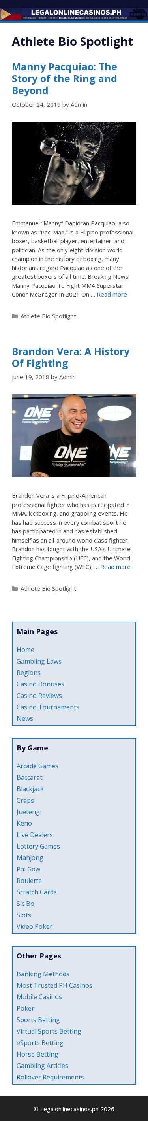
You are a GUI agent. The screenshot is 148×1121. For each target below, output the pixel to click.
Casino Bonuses (40, 684)
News (25, 718)
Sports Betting (38, 1019)
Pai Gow (28, 869)
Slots (24, 915)
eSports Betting (40, 1042)
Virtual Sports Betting (49, 1031)
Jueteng (28, 811)
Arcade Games (37, 766)
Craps (25, 800)
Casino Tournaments (48, 707)
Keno (24, 823)
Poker (25, 1008)
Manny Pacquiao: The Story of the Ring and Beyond (64, 78)
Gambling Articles (42, 1065)
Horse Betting (37, 1054)
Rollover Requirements (50, 1077)
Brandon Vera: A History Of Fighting (70, 357)
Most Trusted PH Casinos (54, 985)
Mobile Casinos (39, 996)
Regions (29, 672)
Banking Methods (43, 974)
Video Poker (34, 926)
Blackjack (30, 789)
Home (25, 649)
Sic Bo (25, 903)
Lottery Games (38, 846)
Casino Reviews (39, 695)
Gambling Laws (39, 661)
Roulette (29, 880)
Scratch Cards (37, 892)
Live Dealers (35, 834)
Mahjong (30, 857)
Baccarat (29, 777)
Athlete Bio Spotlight (48, 316)
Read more (112, 294)
